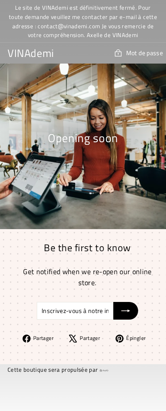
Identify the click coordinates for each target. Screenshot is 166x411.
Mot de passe (144, 52)
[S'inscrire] (125, 311)
